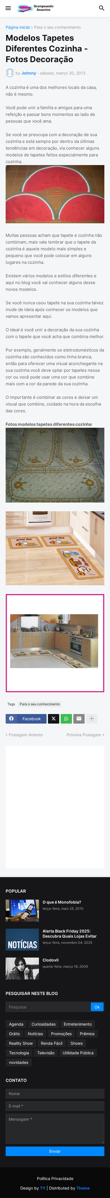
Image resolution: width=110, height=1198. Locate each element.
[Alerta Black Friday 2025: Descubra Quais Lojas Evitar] (22, 940)
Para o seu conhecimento (57, 27)
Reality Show (21, 1043)
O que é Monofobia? (62, 902)
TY (42, 1188)
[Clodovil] (22, 968)
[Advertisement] (55, 806)
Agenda (16, 1024)
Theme (83, 1188)
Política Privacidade (55, 1178)
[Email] (79, 719)
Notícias (35, 1033)
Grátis (14, 1033)
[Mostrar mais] (91, 719)
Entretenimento (78, 1024)
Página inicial (18, 27)
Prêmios (87, 1033)
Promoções (61, 1033)
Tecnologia (19, 1052)
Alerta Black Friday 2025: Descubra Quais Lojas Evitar (70, 933)
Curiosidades (44, 1024)
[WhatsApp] (66, 719)
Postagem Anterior (26, 734)
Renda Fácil (51, 1043)
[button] (8, 8)
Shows (77, 1043)
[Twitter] (53, 719)
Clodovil (51, 960)
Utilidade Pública (78, 1052)
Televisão (45, 1052)
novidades (18, 1062)
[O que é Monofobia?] (22, 911)
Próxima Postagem (84, 734)
